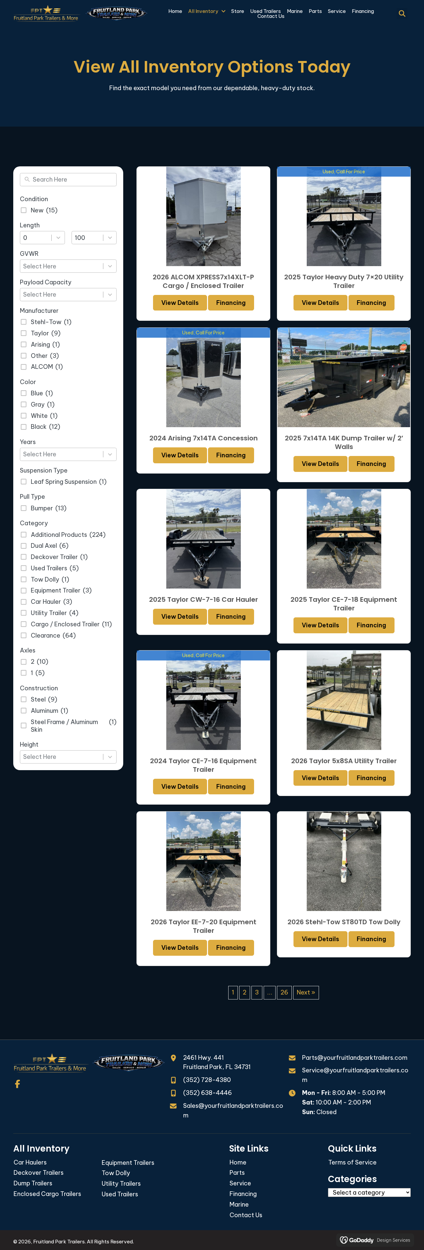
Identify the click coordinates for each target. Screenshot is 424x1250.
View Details (180, 303)
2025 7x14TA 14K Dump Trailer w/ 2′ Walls (344, 442)
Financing (231, 303)
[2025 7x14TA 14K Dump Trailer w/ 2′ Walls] (343, 377)
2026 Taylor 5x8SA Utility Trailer (344, 761)
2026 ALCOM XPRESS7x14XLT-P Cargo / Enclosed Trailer (203, 281)
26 (284, 992)
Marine (239, 1204)
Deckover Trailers (39, 1172)
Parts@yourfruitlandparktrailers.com (354, 1057)
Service (240, 1183)
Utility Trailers (121, 1183)
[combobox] (37, 237)
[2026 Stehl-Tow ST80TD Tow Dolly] (343, 861)
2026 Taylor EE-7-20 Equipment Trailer (203, 926)
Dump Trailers (33, 1183)
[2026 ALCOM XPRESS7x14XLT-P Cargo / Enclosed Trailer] (203, 216)
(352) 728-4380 (207, 1080)
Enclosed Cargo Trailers (47, 1194)
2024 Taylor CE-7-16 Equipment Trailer (203, 765)
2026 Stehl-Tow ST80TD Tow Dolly (344, 922)
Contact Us (246, 1215)
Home (238, 1162)
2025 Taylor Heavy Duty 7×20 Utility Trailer (343, 281)
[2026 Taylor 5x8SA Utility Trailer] (343, 700)
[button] (17, 1084)
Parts (237, 1172)
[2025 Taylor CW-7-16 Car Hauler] (203, 538)
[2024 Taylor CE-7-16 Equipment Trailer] (203, 700)
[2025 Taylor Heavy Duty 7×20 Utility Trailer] (343, 216)
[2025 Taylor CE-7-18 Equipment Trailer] (343, 538)
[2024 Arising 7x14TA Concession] (203, 377)
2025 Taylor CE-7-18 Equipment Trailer (344, 604)
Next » (306, 992)
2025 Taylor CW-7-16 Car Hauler (203, 599)
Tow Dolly (116, 1173)
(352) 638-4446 (207, 1093)
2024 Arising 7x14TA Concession (203, 438)
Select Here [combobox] (39, 266)
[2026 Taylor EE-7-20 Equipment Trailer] (203, 861)
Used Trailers (120, 1194)
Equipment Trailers (128, 1162)
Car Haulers (30, 1162)
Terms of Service (352, 1162)
